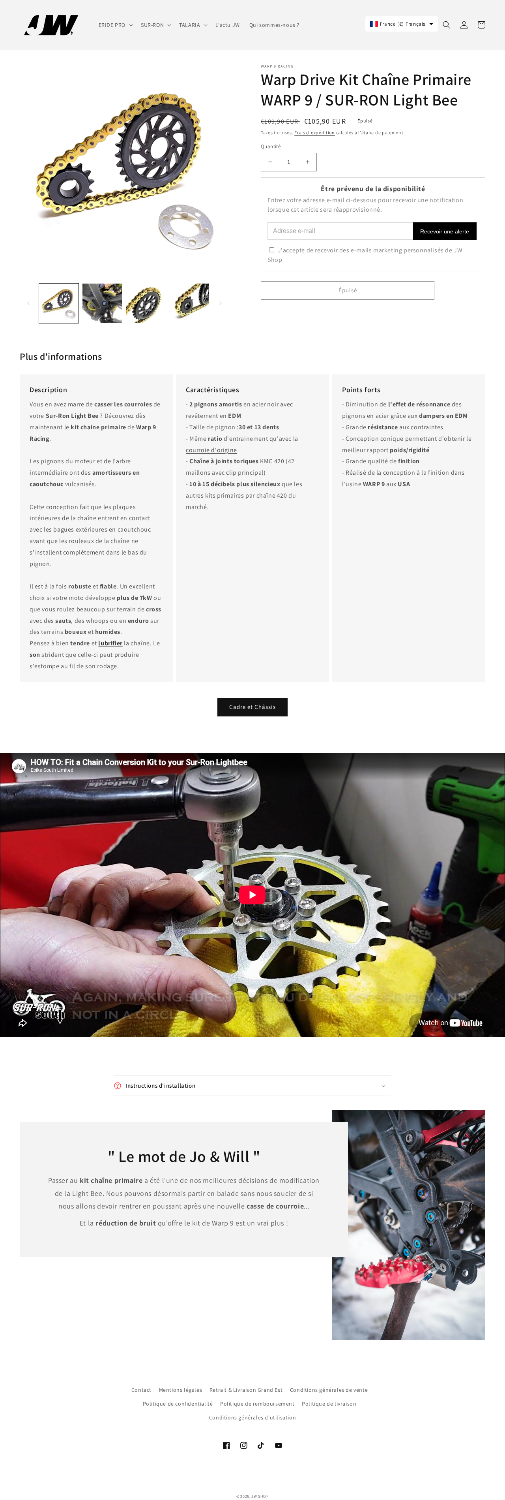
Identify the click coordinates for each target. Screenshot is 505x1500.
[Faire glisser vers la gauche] (28, 303)
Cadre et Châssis (252, 707)
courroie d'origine (211, 450)
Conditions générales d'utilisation (252, 1417)
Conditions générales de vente (329, 1389)
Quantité (271, 146)
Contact (141, 1389)
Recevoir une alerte (444, 231)
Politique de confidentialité (178, 1403)
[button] (115, 25)
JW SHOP (260, 1496)
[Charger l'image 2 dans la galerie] (102, 303)
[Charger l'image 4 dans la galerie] (189, 303)
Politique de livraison (329, 1403)
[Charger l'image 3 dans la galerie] (146, 303)
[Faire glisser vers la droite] (220, 303)
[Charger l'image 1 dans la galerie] (59, 303)
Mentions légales (180, 1389)
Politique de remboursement (257, 1403)
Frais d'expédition (314, 132)
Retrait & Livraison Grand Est (245, 1389)
